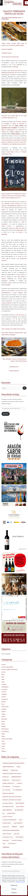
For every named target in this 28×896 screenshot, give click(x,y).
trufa (4, 843)
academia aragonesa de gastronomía (13, 763)
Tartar (3, 736)
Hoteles (3, 711)
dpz (4, 813)
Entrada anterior (14, 366)
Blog (3, 17)
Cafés (2, 679)
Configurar (14, 892)
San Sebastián (19, 837)
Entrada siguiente (14, 370)
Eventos (3, 701)
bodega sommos (16, 780)
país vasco (16, 833)
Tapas (3, 734)
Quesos (3, 724)
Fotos (2, 704)
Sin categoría (5, 731)
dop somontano (7, 810)
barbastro (5, 770)
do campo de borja (8, 803)
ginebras (3, 709)
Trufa (2, 741)
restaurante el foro (8, 837)
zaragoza (6, 847)
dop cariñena (20, 806)
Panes (3, 721)
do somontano (19, 810)
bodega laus (6, 776)
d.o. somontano (17, 790)
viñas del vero (12, 843)
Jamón (3, 714)
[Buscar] (25, 388)
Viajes (3, 746)
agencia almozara (8, 766)
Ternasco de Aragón (6, 739)
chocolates (4, 689)
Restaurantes (14, 17)
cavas (2, 682)
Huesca (14, 826)
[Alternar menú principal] (26, 2)
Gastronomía (8, 17)
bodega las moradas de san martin (12, 773)
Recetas (3, 726)
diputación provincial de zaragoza (12, 799)
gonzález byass (7, 823)
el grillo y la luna (7, 816)
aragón (18, 766)
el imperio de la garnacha (9, 819)
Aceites (3, 664)
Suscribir (5, 414)
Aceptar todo (14, 885)
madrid (22, 826)
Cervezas (3, 684)
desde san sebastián (8, 793)
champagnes (5, 687)
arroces (3, 672)
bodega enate (14, 770)
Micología (4, 719)
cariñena (19, 783)
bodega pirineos (16, 776)
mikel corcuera (7, 833)
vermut (3, 743)
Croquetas (4, 694)
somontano (6, 840)
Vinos (19, 17)
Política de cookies (20, 881)
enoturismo (4, 699)
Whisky (3, 751)
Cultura (3, 696)
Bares (2, 674)
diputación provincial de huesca (12, 796)
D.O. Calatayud (6, 786)
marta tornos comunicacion (11, 830)
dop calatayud (20, 803)
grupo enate (6, 826)
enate (20, 819)
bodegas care (6, 780)
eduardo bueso (11, 813)
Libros (3, 716)
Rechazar (14, 889)
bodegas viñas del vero (8, 783)
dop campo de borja (8, 806)
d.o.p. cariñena (6, 790)
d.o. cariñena (16, 786)
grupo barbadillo (18, 823)
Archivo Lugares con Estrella (9, 669)
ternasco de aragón (17, 840)
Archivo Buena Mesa (7, 667)
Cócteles (3, 691)
